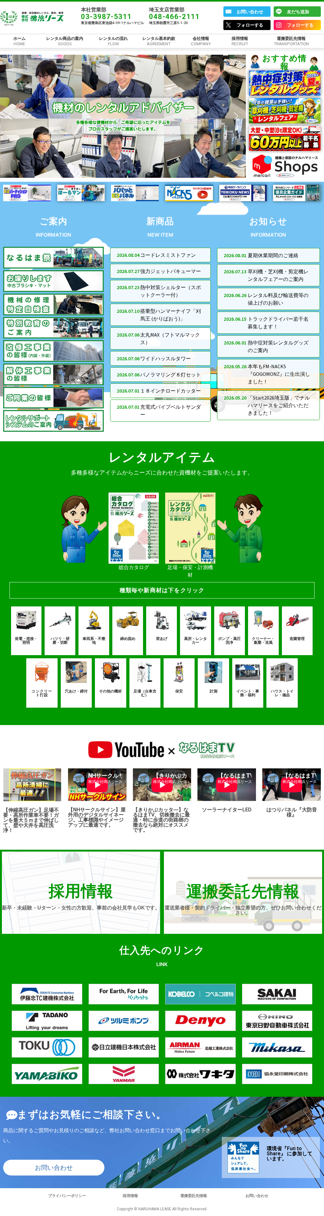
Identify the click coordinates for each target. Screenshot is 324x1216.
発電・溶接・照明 (26, 640)
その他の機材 (110, 691)
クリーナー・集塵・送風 (263, 640)
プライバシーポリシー (67, 1196)
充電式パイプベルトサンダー (170, 411)
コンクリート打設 (41, 693)
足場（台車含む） (145, 693)
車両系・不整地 (94, 640)
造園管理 (297, 638)
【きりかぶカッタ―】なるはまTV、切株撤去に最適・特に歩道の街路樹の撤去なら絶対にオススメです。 (161, 820)
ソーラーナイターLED (227, 810)
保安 (179, 691)
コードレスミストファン (168, 255)
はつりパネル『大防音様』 (291, 812)
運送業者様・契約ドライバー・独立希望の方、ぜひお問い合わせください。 (243, 910)
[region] (123, 116)
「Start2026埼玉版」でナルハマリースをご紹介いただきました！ (279, 405)
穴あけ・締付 (76, 691)
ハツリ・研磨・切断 (60, 640)
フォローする (250, 25)
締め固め (127, 638)
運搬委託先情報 (243, 891)
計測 (213, 691)
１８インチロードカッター (170, 391)
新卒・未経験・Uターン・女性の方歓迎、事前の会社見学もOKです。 (81, 907)
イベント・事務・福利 (247, 693)
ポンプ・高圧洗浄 (229, 640)
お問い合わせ (250, 11)
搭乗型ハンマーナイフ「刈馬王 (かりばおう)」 (170, 315)
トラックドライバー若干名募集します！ (278, 323)
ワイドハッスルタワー (165, 358)
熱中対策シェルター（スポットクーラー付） (170, 291)
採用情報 (81, 891)
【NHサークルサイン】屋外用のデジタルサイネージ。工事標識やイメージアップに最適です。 (97, 817)
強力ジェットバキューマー (170, 271)
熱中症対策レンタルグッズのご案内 (278, 346)
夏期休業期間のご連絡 (273, 255)
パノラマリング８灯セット (170, 374)
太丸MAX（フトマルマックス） (170, 338)
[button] (10, 116)
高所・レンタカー (195, 640)
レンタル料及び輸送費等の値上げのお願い (278, 299)
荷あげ (161, 638)
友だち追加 (298, 11)
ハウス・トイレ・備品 (282, 693)
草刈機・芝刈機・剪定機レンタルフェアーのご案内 (278, 275)
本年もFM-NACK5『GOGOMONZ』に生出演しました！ (279, 374)
